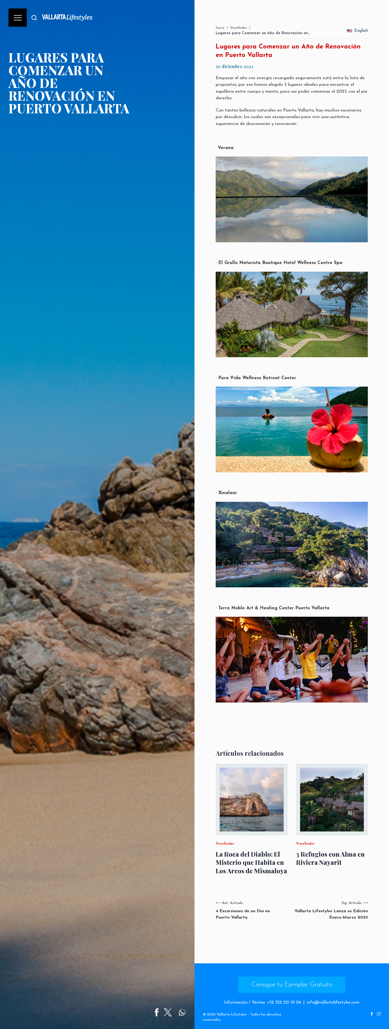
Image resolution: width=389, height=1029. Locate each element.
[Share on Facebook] (157, 1012)
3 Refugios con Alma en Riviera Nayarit (330, 858)
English (361, 31)
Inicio (220, 28)
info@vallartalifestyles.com (333, 1002)
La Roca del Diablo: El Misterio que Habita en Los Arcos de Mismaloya (251, 862)
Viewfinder (238, 28)
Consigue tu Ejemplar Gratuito (291, 985)
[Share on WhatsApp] (182, 1012)
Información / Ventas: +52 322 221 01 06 (262, 1002)
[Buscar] (34, 17)
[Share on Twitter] (168, 1012)
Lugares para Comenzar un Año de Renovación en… (263, 33)
